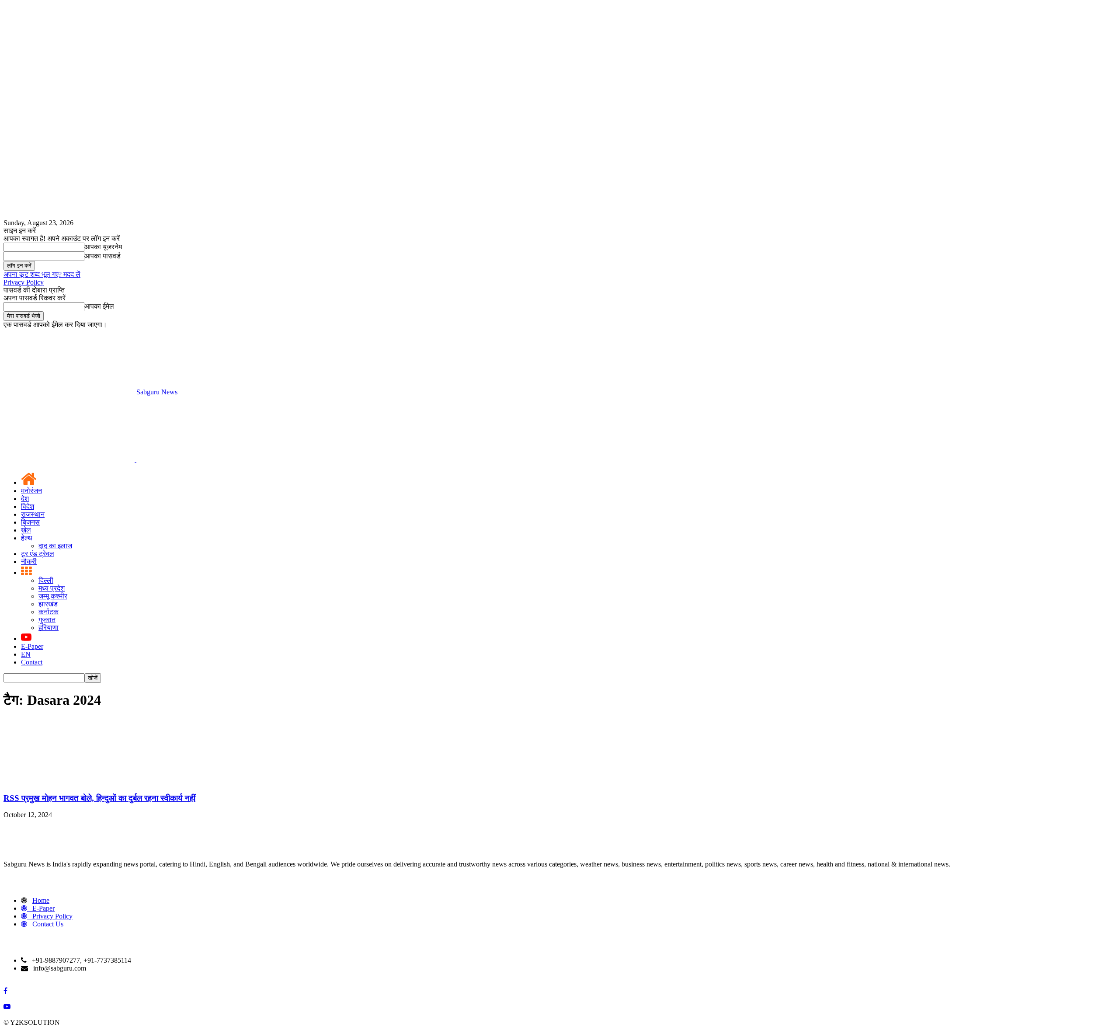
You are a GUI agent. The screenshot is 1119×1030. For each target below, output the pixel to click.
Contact (31, 662)
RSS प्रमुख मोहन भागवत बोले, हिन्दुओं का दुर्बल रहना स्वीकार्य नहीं (99, 798)
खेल (26, 530)
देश (25, 498)
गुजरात (47, 619)
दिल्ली (45, 580)
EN (26, 654)
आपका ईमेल (99, 306)
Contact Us (47, 924)
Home (40, 900)
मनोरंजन (31, 490)
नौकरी (29, 561)
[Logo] (69, 459)
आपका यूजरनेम (103, 247)
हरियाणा (48, 627)
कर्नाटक (48, 612)
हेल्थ (26, 538)
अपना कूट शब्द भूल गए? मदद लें (41, 274)
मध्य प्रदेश (51, 588)
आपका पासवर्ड (102, 256)
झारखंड (48, 604)
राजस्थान (33, 514)
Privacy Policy (23, 282)
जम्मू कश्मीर (52, 596)
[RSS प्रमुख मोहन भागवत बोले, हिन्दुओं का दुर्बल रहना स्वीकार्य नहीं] (69, 781)
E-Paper (32, 646)
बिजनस (30, 522)
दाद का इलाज (55, 546)
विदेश (27, 506)
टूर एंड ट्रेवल (37, 553)
